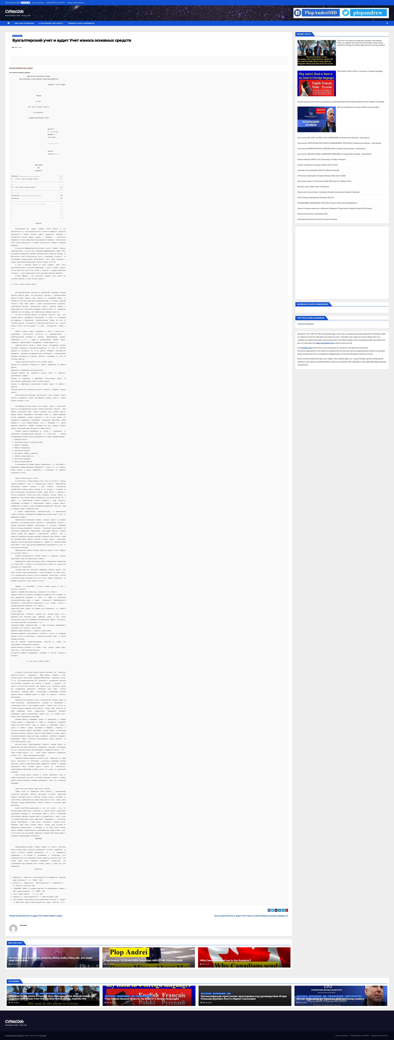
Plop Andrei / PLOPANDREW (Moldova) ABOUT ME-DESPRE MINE (143, 960)
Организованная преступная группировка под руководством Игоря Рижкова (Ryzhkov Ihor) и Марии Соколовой (244, 997)
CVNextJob (14, 11)
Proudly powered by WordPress (14, 1035)
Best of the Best (14, 993)
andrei (24, 925)
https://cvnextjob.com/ (325, 343)
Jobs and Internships (38, 2)
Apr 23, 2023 (111, 1002)
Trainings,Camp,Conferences (75, 2)
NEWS (36, 993)
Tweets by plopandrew (305, 324)
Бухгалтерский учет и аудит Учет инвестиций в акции (36, 916)
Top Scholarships (62, 993)
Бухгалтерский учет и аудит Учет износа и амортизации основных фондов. (250, 916)
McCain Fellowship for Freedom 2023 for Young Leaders (330, 998)
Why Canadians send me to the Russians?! (225, 960)
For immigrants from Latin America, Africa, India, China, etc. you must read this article (50, 959)
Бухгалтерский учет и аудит (21, 68)
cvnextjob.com (306, 348)
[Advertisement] (312, 264)
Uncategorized (17, 35)
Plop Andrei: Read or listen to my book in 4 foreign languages (142, 998)
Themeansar (42, 1035)
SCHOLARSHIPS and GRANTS (55, 2)
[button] (387, 23)
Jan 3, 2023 (302, 1002)
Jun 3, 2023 (15, 1002)
